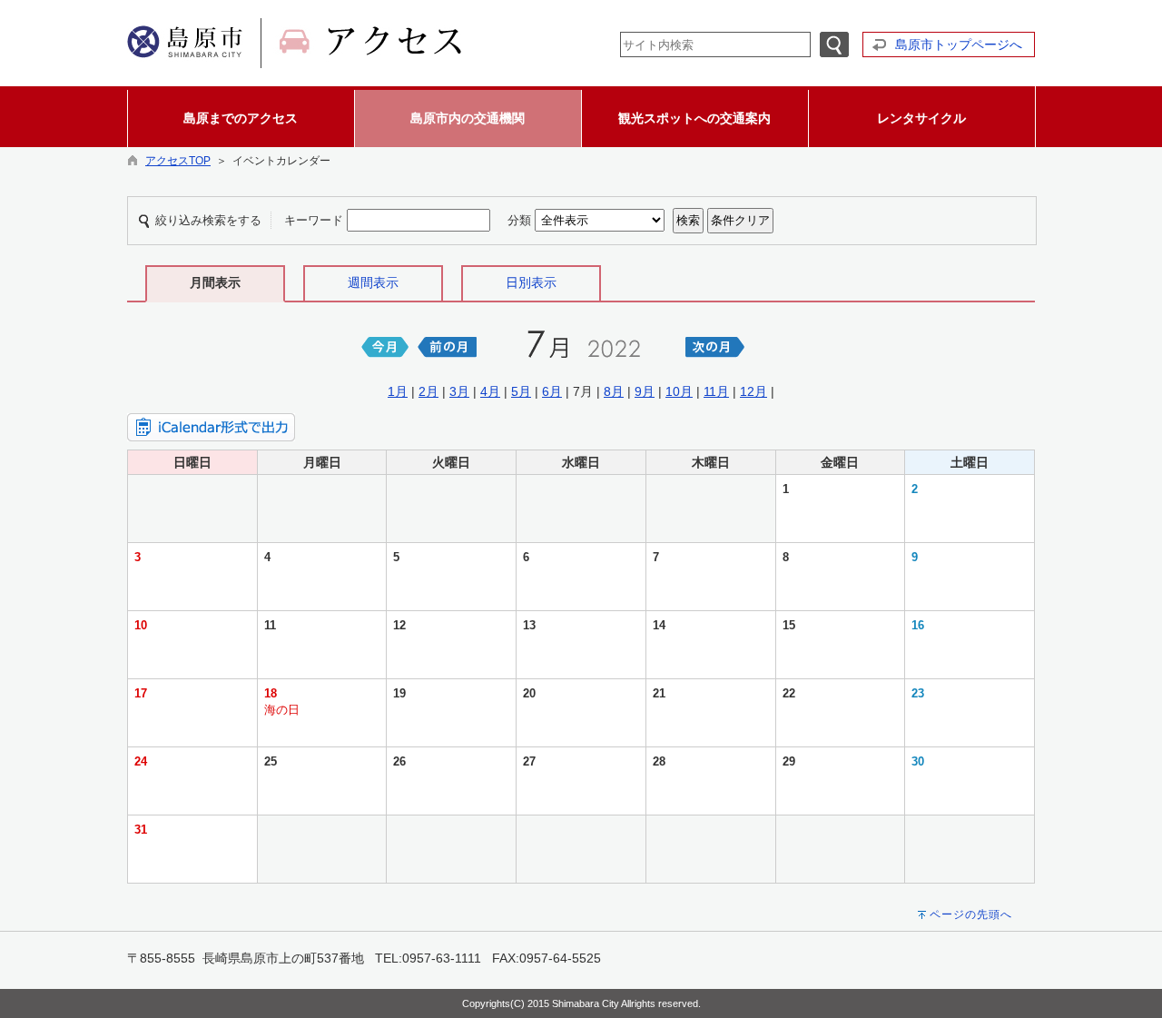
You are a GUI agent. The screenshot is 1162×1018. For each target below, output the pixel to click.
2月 (428, 391)
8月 (614, 391)
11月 (716, 391)
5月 (521, 391)
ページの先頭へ (971, 914)
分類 (519, 220)
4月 (490, 391)
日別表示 (531, 282)
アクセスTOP (178, 160)
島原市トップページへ (958, 44)
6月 (552, 391)
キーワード (313, 220)
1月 (398, 391)
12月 (753, 391)
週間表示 (373, 282)
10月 (679, 391)
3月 (459, 391)
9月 (645, 391)
